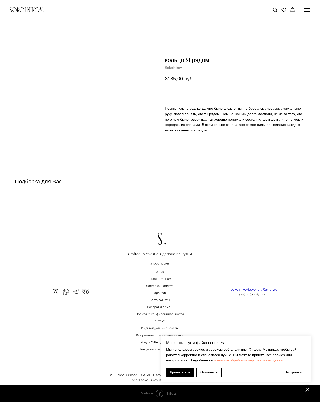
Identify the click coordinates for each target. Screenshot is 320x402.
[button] (275, 9)
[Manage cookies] (308, 390)
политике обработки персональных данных (249, 360)
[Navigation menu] (307, 10)
